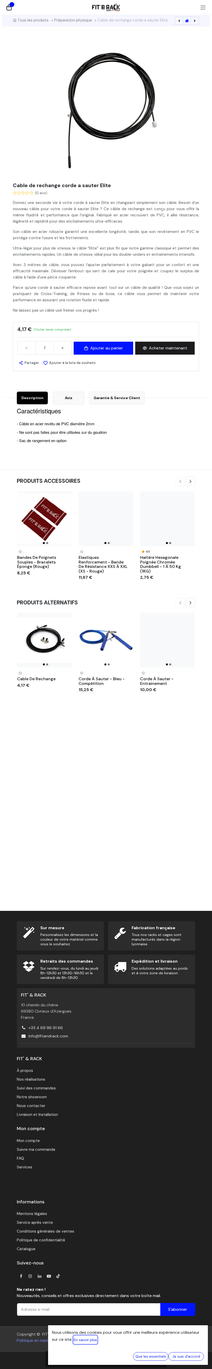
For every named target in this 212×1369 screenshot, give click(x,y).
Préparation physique (73, 20)
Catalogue (26, 1248)
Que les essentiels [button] (150, 1356)
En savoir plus (85, 1339)
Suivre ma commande (36, 1149)
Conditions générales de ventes (45, 1231)
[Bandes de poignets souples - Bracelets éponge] (44, 518)
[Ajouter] (62, 348)
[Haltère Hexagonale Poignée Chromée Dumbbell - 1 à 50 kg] (167, 518)
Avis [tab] (68, 398)
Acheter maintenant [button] (168, 348)
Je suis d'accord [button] (186, 1356)
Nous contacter (31, 1105)
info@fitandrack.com (48, 1036)
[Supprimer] (26, 348)
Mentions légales (32, 1213)
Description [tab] (32, 398)
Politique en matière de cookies (46, 1340)
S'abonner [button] (177, 1309)
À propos (25, 1070)
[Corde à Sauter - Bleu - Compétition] (106, 640)
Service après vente (35, 1222)
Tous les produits (33, 20)
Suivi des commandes (36, 1088)
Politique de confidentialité (41, 1240)
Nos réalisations (31, 1079)
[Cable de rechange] (44, 640)
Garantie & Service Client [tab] (117, 398)
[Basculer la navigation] (203, 7)
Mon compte (28, 1140)
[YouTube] (49, 1276)
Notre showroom (32, 1097)
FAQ (20, 1158)
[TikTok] (58, 1276)
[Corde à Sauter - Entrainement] (167, 640)
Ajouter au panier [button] (106, 348)
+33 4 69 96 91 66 (45, 1027)
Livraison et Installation (37, 1114)
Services (24, 1167)
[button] (29, 363)
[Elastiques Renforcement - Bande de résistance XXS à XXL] (106, 518)
